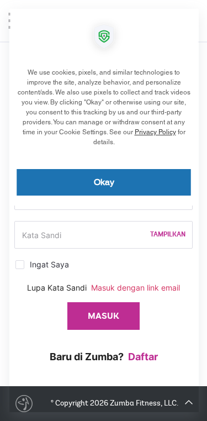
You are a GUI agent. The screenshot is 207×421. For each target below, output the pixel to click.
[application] (103, 210)
